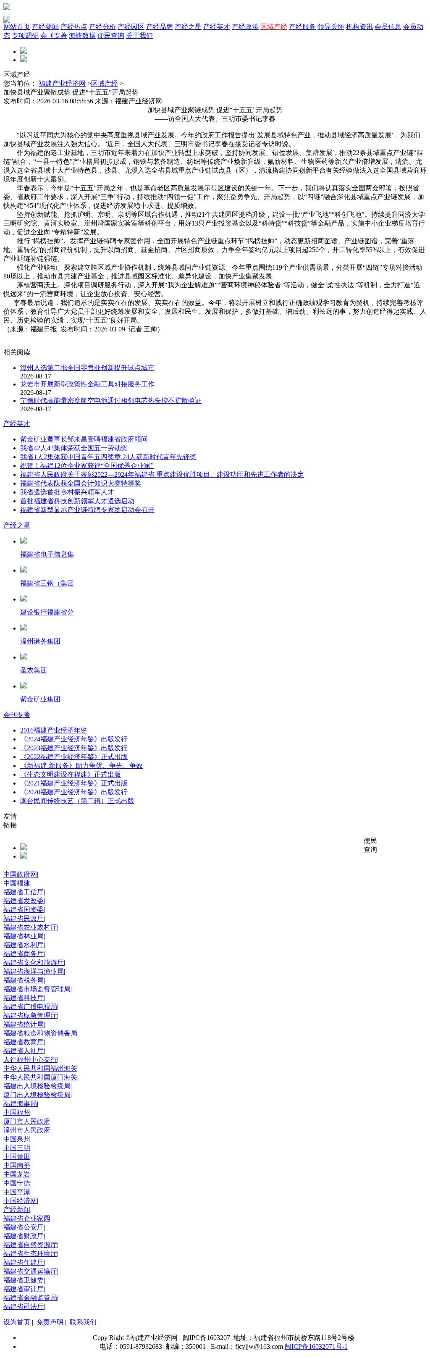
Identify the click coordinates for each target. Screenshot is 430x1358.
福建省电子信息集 (47, 554)
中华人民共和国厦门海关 (40, 1077)
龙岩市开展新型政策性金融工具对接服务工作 (87, 384)
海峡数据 (82, 35)
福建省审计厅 (23, 1288)
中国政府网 (20, 874)
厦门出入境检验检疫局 (37, 1094)
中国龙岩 (16, 1174)
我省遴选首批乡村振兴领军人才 (67, 492)
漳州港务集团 (40, 641)
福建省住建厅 (23, 1262)
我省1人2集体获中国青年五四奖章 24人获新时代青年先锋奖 (108, 456)
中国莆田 (16, 1156)
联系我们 (83, 1322)
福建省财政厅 (23, 1236)
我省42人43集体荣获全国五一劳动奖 (74, 448)
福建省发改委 (23, 900)
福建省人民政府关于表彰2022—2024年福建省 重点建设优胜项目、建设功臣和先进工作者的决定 (162, 474)
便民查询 (110, 35)
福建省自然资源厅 (30, 1244)
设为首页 (16, 1322)
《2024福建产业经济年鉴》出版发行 (74, 739)
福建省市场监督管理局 (37, 989)
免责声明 (50, 1322)
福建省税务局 (23, 980)
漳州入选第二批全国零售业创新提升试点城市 (87, 367)
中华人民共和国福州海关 (40, 1068)
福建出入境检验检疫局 (37, 1086)
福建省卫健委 (23, 1280)
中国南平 (16, 1165)
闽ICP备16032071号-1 (316, 1346)
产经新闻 (16, 1209)
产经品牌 (159, 26)
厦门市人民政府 (26, 1121)
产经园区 (131, 26)
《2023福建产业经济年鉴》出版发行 (74, 747)
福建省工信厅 (23, 892)
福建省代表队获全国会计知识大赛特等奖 (80, 483)
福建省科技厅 (23, 997)
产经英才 (216, 26)
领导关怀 (330, 26)
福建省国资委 (23, 909)
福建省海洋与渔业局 (33, 971)
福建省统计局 (23, 1024)
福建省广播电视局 (30, 1006)
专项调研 (25, 35)
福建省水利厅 (23, 944)
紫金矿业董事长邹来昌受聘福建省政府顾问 (84, 439)
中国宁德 (16, 1183)
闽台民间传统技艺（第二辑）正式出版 (77, 800)
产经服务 (302, 26)
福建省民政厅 (23, 918)
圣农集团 (33, 670)
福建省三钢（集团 (47, 583)
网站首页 (16, 26)
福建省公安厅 (23, 1227)
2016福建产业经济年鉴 (53, 730)
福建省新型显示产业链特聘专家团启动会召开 (87, 509)
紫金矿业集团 (40, 699)
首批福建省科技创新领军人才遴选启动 (77, 500)
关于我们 (139, 35)
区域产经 (273, 26)
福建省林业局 (23, 936)
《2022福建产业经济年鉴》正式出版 (74, 756)
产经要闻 (45, 26)
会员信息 (388, 26)
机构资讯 (359, 26)
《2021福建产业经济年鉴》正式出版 (74, 783)
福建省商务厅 (23, 953)
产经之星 (188, 26)
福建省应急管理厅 (30, 1015)
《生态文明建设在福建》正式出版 (70, 774)
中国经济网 (20, 1200)
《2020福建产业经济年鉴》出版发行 (74, 792)
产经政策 (245, 26)
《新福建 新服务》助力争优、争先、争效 (81, 765)
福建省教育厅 (23, 1041)
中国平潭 (16, 1191)
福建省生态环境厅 (30, 1253)
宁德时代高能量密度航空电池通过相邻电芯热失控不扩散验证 (111, 400)
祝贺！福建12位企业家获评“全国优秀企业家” (87, 465)
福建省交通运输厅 (30, 1271)
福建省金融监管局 (30, 1297)
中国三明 (16, 1147)
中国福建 (16, 883)
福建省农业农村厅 (30, 927)
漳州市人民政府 (26, 1130)
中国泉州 (16, 1139)
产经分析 (102, 26)
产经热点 (73, 26)
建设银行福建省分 (47, 612)
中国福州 (16, 1112)
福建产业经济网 (62, 83)
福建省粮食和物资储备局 (40, 1033)
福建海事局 (20, 1103)
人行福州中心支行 (30, 1059)
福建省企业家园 (26, 1218)
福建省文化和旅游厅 (33, 962)
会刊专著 (53, 35)
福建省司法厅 (23, 1306)
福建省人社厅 (23, 1050)
